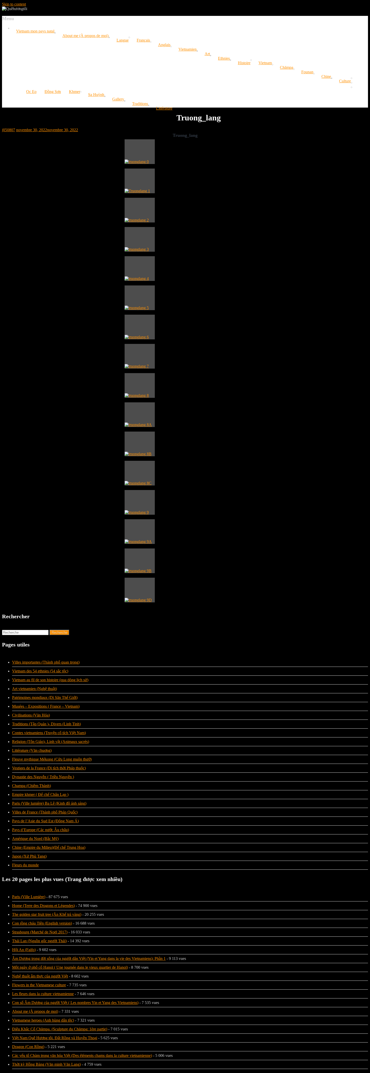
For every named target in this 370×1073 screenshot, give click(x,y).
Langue (123, 40)
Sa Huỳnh (96, 94)
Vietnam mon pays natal (35, 31)
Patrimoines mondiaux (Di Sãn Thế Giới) (45, 697)
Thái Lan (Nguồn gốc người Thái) (39, 941)
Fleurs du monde (25, 865)
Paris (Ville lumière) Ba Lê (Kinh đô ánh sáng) (49, 803)
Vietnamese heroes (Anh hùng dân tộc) (43, 1020)
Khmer (74, 91)
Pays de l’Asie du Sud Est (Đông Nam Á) (45, 821)
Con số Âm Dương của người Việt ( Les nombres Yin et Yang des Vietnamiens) (75, 1002)
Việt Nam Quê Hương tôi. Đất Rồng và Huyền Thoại (54, 1038)
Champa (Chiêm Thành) (31, 786)
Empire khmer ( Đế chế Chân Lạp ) (40, 794)
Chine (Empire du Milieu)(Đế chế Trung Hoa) (48, 847)
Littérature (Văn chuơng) (32, 750)
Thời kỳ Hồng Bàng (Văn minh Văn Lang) (46, 1064)
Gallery (118, 99)
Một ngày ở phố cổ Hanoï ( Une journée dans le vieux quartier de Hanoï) (70, 967)
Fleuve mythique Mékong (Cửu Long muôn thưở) (52, 759)
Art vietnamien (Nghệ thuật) (34, 689)
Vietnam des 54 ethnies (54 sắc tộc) (40, 671)
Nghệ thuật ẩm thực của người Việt (40, 976)
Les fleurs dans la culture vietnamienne (43, 994)
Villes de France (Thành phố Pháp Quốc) (45, 812)
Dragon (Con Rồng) (28, 1047)
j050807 (8, 130)
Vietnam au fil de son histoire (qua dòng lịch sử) (50, 680)
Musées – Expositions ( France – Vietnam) (46, 706)
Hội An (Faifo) (24, 950)
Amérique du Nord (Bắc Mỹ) (35, 838)
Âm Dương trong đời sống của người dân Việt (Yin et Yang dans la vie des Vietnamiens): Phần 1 (89, 958)
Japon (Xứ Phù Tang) (29, 856)
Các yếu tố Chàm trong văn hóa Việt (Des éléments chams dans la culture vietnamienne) (82, 1055)
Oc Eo (31, 91)
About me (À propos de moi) (85, 36)
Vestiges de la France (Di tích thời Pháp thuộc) (49, 768)
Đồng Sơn (53, 91)
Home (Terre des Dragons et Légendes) (43, 905)
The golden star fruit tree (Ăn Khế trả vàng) (46, 914)
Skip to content (14, 4)
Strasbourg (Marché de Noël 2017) (39, 932)
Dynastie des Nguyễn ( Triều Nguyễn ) (43, 777)
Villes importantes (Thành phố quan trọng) (46, 662)
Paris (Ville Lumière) (28, 897)
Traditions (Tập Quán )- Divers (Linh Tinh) (46, 724)
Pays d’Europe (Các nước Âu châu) (40, 830)
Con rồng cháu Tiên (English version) (42, 923)
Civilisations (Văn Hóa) (31, 715)
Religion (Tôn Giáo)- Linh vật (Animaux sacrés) (50, 741)
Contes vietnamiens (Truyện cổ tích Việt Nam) (49, 733)
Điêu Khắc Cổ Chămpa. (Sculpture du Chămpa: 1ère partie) (59, 1029)
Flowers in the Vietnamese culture (39, 985)
